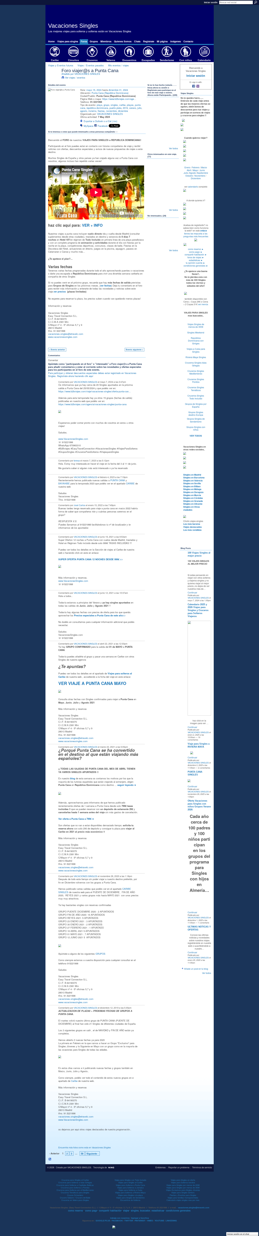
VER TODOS (196, 435)
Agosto (192, 172)
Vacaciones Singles (73, 25)
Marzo (204, 167)
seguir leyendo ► (127, 785)
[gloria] (153, 204)
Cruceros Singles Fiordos (195, 380)
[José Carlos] (172, 105)
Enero (187, 167)
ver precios (60, 291)
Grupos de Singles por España (195, 405)
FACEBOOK (117, 1220)
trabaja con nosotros (120, 1218)
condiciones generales (196, 265)
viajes (126, 1210)
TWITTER (128, 1220)
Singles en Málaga (192, 489)
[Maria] (162, 245)
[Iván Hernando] (172, 115)
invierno (92, 111)
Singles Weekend (195, 332)
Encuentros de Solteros (130, 1200)
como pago (195, 251)
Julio (186, 172)
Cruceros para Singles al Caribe (75, 1179)
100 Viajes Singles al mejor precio (199, 554)
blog (72, 778)
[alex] (153, 143)
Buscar (255, 2)
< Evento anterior (57, 349)
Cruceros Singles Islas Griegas (195, 364)
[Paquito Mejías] (153, 105)
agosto (83, 111)
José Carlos (79, 505)
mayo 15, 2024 (93, 90)
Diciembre (196, 178)
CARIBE (130, 483)
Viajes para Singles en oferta (183, 1179)
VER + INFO (92, 225)
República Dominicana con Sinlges (196, 340)
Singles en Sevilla (192, 483)
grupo (106, 105)
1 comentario (203, 922)
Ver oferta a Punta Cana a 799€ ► (76, 818)
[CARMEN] (172, 204)
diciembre (123, 111)
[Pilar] (162, 186)
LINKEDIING (171, 1220)
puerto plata (115, 108)
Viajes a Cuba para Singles (196, 350)
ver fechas (105, 285)
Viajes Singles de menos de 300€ (195, 325)
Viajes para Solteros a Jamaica (130, 1187)
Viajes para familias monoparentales (183, 1197)
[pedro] (172, 176)
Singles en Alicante (192, 503)
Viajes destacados (192, 526)
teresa (77, 460)
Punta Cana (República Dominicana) (110, 93)
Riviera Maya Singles (196, 357)
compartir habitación (196, 254)
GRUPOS (100, 953)
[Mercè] (153, 133)
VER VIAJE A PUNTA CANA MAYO (92, 683)
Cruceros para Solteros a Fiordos (75, 1187)
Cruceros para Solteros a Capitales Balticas (75, 1185)
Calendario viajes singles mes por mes (182, 1200)
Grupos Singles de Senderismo (196, 420)
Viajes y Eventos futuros (60, 65)
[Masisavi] (153, 235)
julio (139, 108)
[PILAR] (162, 124)
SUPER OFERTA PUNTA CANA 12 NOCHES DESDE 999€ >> (90, 559)
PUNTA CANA (117, 480)
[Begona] (162, 204)
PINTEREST (140, 1220)
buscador (145, 1210)
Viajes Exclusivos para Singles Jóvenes (183, 1190)
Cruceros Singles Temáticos (195, 389)
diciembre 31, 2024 (118, 90)
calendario (193, 186)
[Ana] (153, 115)
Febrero (195, 167)
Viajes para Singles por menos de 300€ (183, 1187)
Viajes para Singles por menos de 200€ (183, 1185)
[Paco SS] (172, 195)
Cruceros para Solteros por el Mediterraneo (75, 1190)
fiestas (101, 111)
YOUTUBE (159, 1220)
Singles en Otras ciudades (191, 508)
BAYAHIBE (64, 483)
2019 (125, 108)
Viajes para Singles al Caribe (130, 1182)
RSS (50, 1159)
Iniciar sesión (210, 2)
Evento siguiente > (134, 349)
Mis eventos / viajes (118, 65)
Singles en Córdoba (193, 498)
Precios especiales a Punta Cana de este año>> (100, 615)
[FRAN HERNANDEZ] (172, 124)
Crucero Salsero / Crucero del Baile (75, 1197)
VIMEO (150, 1220)
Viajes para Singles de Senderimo (130, 1197)
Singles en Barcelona (194, 477)
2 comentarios (204, 767)
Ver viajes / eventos (75, 77)
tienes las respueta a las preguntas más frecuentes (195, 235)
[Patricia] (162, 195)
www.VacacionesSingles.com (73, 438)
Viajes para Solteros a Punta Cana (130, 1185)
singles (114, 105)
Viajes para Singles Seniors (183, 1192)
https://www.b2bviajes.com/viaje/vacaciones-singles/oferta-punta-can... (94, 391)
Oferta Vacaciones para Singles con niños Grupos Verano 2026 (199, 805)
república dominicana (97, 108)
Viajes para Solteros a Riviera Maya (130, 1192)
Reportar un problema (178, 1167)
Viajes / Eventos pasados (91, 65)
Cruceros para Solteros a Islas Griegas (75, 1182)
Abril (189, 170)
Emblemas (160, 1167)
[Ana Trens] (153, 226)
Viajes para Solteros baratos (183, 1182)
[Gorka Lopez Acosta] (153, 176)
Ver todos (173, 148)
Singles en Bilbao (192, 486)
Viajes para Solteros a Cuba (130, 1190)
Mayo (195, 170)
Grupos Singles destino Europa (195, 413)
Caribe (74, 1081)
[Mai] (172, 133)
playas (130, 105)
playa (99, 105)
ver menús (203, 304)
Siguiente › (92, 1153)
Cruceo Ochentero (75, 1195)
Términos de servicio (202, 1167)
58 (82, 1153)
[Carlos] (153, 186)
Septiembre (202, 172)
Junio (202, 170)
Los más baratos (191, 523)
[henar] (153, 195)
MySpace (88, 126)
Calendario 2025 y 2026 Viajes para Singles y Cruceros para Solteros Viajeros (198, 610)
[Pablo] (172, 226)
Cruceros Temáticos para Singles (75, 1192)
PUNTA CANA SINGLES (195, 773)
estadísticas (196, 260)
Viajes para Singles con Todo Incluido (130, 1179)
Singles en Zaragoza (193, 492)
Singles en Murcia (192, 495)
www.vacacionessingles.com (62, 337)
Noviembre (200, 175)
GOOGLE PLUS (103, 1220)
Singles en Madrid (192, 474)
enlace (203, 230)
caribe (122, 105)
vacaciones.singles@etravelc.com (65, 334)
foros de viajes (195, 257)
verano (132, 108)
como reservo (196, 248)
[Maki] (162, 176)
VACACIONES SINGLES (87, 73)
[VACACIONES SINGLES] (53, 78)
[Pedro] (172, 186)
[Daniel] (162, 226)
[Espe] (162, 143)
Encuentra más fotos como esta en (84, 1147)
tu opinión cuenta (195, 262)
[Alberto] (172, 167)
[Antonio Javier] (162, 105)
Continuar (192, 592)
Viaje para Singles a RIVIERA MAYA (198, 745)
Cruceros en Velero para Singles (75, 1200)
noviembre (111, 111)
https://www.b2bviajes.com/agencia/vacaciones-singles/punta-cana (92, 404)
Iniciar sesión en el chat (238, 1234)
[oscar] (172, 143)
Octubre (189, 175)
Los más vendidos (192, 529)
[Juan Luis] (162, 167)
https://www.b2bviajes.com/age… (119, 99)
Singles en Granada (193, 501)
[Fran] (153, 167)
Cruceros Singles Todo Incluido (195, 397)
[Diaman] (153, 245)
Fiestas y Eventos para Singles (183, 1195)
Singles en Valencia (193, 480)
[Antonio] (162, 115)
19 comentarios (194, 738)
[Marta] (153, 124)
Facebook (103, 126)
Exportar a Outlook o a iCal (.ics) (100, 121)
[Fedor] (172, 235)
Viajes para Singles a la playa (130, 1195)
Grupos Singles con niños (195, 428)
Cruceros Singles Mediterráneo (195, 372)
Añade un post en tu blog (196, 968)
